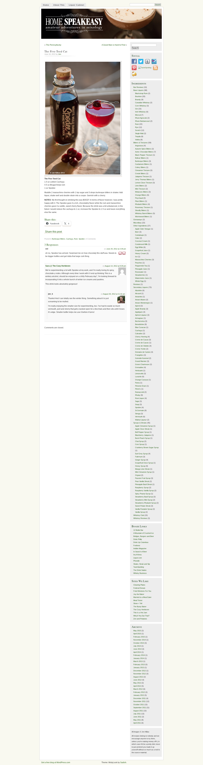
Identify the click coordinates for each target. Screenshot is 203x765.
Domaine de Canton (142, 352)
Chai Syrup (139, 441)
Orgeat (138, 475)
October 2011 (138, 704)
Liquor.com (137, 558)
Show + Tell (137, 603)
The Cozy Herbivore (141, 610)
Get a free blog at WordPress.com (55, 762)
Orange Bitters (140, 195)
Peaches (138, 263)
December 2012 (139, 671)
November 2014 (139, 640)
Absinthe (138, 290)
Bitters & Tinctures (140, 143)
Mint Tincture (140, 189)
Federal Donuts (139, 588)
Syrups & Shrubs (140, 423)
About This (59, 5)
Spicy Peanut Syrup (142, 494)
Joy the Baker (138, 594)
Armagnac (139, 318)
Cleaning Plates (139, 585)
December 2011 (139, 698)
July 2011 (137, 714)
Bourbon (138, 96)
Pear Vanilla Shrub (142, 481)
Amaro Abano (140, 300)
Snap (137, 404)
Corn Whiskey (140, 106)
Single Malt (139, 133)
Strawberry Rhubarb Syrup (145, 503)
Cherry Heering (141, 337)
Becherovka (139, 321)
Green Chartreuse (142, 364)
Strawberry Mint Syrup (143, 500)
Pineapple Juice (141, 269)
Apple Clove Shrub (142, 429)
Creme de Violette (142, 346)
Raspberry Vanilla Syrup (144, 490)
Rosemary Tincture (142, 207)
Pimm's (138, 389)
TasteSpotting (138, 567)
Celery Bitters (140, 167)
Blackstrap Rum (141, 93)
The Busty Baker (139, 607)
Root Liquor (139, 398)
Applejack (139, 312)
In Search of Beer (140, 552)
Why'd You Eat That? (141, 616)
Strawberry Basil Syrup (144, 497)
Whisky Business (140, 573)
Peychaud (139, 198)
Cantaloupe (139, 235)
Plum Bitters (139, 201)
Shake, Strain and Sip (141, 564)
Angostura (139, 146)
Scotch (138, 130)
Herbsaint (139, 370)
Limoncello (139, 374)
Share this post (53, 231)
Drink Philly (137, 539)
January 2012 (138, 695)
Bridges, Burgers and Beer (143, 536)
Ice (136, 257)
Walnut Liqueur (141, 420)
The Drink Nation (139, 570)
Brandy (138, 100)
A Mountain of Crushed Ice (143, 533)
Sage (137, 401)
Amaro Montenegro (142, 303)
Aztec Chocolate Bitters (144, 152)
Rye (136, 127)
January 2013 (138, 667)
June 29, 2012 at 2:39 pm (116, 249)
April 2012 (137, 686)
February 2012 (139, 692)
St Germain (139, 410)
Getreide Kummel (141, 358)
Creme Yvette (140, 349)
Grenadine (139, 367)
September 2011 (139, 707)
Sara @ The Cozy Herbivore (57, 266)
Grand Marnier (140, 361)
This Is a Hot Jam (140, 613)
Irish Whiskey (140, 112)
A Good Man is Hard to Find (113, 45)
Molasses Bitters (141, 192)
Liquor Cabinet (76, 5)
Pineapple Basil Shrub (143, 484)
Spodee (82, 239)
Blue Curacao (140, 327)
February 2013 (139, 664)
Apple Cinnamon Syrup (144, 426)
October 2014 (138, 643)
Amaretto (138, 297)
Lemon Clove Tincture (143, 183)
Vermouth (138, 417)
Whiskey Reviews (140, 518)
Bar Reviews (138, 87)
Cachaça (69, 239)
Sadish (123, 762)
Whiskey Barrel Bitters (143, 213)
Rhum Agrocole (141, 118)
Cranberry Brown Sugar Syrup (147, 447)
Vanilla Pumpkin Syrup (143, 509)
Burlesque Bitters (58, 239)
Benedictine (139, 324)
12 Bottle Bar (138, 530)
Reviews (136, 284)
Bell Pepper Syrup (142, 432)
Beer (137, 232)
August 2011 (138, 711)
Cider (137, 238)
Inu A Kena (137, 555)
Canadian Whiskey (142, 103)
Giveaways (137, 219)
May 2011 (137, 720)
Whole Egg (139, 281)
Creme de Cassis (142, 343)
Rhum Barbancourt (142, 121)
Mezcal (138, 115)
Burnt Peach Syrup (142, 438)
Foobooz (136, 545)
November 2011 (139, 701)
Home (46, 5)
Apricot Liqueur (141, 315)
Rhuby (137, 395)
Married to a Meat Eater (142, 597)
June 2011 (137, 717)
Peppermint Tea (141, 266)
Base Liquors (138, 90)
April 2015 (137, 634)
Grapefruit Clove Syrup (144, 463)
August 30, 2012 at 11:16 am (114, 294)
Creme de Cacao (141, 340)
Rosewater (139, 272)
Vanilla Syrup (140, 512)
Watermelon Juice (142, 278)
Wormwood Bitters (142, 216)
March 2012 (138, 689)
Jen (59, 54)
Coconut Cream (141, 241)
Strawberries (140, 275)
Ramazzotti (139, 392)
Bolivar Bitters (140, 158)
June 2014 (137, 649)
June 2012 (137, 680)
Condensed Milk (141, 244)
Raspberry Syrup (141, 487)
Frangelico (139, 355)
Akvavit (138, 293)
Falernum (138, 457)
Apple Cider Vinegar (142, 229)
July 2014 (137, 646)
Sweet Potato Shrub (142, 506)
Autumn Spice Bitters (143, 149)
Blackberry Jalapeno (143, 435)
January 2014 (138, 658)
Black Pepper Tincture (143, 155)
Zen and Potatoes (140, 619)
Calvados (138, 333)
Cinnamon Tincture (142, 170)
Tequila (138, 136)
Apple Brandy (140, 309)
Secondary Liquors (140, 287)
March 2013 (138, 661)
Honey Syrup (140, 466)
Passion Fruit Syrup (142, 478)
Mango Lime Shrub (142, 469)
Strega (137, 414)
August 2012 (138, 677)
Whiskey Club (138, 515)
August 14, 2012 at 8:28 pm (115, 266)
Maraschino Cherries (143, 260)
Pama (137, 383)
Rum (76, 239)
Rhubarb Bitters (141, 204)
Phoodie (136, 561)
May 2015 (137, 631)
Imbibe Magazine (139, 548)
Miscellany (137, 223)
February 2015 (139, 637)
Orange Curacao (141, 380)
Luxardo (138, 377)
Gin (136, 109)
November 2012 (139, 674)
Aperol (137, 306)
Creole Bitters (140, 173)
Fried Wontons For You (142, 591)
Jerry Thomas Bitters (143, 179)
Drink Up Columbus (140, 542)
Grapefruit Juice (141, 250)
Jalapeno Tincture (142, 176)
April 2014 (137, 652)
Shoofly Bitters (140, 210)
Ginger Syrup (140, 460)
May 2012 (137, 683)
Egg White (139, 247)
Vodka (137, 140)
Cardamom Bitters (142, 164)
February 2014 (139, 655)
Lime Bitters (139, 186)
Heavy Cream (140, 253)
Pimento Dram (140, 386)
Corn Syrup (139, 444)
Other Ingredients (140, 226)
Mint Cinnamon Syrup (143, 472)
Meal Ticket (137, 600)
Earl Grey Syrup (141, 454)
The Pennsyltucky (53, 45)
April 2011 (137, 723)
